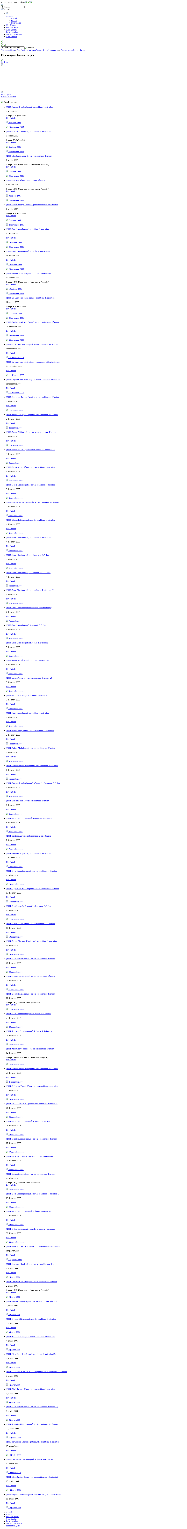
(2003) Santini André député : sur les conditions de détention (30, 450)
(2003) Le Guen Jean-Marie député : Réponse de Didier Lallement (32, 362)
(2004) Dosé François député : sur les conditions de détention (30, 959)
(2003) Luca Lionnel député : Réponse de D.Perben (27, 643)
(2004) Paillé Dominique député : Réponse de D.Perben (28, 1211)
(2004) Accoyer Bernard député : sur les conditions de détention (31, 1281)
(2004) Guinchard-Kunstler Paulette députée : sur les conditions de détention (36, 1372)
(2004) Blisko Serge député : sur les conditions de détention (30, 730)
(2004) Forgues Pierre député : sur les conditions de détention (30, 976)
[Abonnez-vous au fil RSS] (26, 2)
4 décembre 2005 (15, 533)
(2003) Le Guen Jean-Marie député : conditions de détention (30, 298)
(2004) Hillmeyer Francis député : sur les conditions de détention (32, 1086)
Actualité (9, 16)
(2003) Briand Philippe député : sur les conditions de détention (31, 432)
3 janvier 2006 (14, 1315)
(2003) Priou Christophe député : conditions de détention (29, 537)
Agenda (14, 18)
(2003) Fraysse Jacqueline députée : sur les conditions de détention (32, 502)
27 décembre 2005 (16, 1152)
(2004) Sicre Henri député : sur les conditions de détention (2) (30, 1354)
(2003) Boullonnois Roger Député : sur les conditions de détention (32, 322)
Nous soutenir (11, 36)
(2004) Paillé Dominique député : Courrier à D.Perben (28, 1121)
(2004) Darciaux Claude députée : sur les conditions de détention (32, 1264)
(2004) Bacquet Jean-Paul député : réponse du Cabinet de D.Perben (33, 783)
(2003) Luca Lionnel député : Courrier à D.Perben (26, 625)
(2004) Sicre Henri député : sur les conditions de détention (29, 1156)
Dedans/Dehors (12, 27)
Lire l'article (11, 118)
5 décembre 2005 (15, 638)
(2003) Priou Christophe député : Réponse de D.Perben (28, 572)
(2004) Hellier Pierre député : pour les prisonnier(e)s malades (30, 1229)
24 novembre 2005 (16, 127)
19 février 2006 (14, 1455)
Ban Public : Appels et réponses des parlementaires (37, 50)
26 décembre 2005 (16, 1117)
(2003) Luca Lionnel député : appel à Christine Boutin (28, 251)
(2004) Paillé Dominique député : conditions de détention (29, 818)
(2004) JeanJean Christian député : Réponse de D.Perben (29, 1031)
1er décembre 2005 (16, 358)
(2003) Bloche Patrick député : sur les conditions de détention (30, 520)
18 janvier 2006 (14, 1508)
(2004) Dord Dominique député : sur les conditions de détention (31, 871)
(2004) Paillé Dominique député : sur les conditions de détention (31, 1104)
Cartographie (11, 30)
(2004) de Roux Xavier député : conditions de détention (28, 836)
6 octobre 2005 (14, 122)
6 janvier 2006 (14, 1402)
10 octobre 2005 (15, 289)
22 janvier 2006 (14, 1437)
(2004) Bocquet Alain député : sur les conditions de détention (30, 994)
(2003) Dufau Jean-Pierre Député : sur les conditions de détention (32, 344)
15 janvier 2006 (14, 1490)
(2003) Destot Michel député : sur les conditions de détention (30, 467)
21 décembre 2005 (16, 989)
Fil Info (14, 20)
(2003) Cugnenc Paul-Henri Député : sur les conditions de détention (33, 379)
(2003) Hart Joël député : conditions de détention (25, 180)
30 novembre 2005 (16, 340)
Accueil (9, 1512)
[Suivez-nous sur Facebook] (31, 2)
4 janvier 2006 (14, 1350)
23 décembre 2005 (16, 884)
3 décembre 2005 (15, 463)
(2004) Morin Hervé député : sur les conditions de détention (30, 1049)
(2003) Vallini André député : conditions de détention (27, 660)
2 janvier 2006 (14, 1277)
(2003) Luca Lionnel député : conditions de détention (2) (29, 608)
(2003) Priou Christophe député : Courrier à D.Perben (27, 555)
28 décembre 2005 (16, 1170)
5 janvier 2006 (14, 1385)
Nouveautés (16, 23)
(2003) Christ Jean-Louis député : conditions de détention (29, 156)
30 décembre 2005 (16, 1242)
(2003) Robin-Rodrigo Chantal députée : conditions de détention (32, 205)
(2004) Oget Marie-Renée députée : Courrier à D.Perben (28, 906)
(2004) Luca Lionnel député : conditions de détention (27, 713)
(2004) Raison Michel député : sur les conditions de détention (30, 748)
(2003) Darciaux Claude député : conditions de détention (29, 131)
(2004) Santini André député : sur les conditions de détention (30, 1336)
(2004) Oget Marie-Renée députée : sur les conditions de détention (32, 888)
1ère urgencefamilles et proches (8, 95)
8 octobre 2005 (14, 196)
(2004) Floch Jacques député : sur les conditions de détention (30, 1389)
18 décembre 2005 (16, 937)
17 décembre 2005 (16, 902)
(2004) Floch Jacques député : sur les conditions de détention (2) (32, 1477)
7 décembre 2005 (15, 621)
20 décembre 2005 (16, 972)
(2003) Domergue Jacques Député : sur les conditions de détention (32, 397)
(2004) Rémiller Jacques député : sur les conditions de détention (31, 1139)
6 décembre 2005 (15, 726)
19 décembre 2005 (16, 954)
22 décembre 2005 (16, 1009)
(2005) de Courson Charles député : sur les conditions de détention (32, 1442)
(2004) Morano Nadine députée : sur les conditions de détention (31, 1301)
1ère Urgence (11, 25)
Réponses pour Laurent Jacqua (73, 50)
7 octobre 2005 (14, 171)
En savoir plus (12, 32)
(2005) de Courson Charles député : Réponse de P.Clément (29, 1459)
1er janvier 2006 (15, 1260)
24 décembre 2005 (16, 1044)
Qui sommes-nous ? (14, 34)
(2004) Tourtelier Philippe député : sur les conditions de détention (32, 1424)
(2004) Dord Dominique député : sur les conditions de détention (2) (33, 1194)
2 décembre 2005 (15, 410)
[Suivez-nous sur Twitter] (29, 2)
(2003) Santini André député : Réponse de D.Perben (27, 695)
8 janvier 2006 (14, 1420)
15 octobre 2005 (15, 242)
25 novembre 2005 (16, 335)
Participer (5, 62)
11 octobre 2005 (15, 313)
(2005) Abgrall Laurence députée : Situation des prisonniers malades (33, 1494)
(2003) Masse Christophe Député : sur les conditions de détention (32, 415)
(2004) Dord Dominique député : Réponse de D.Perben (28, 1014)
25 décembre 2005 (16, 1082)
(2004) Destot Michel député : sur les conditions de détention (30, 924)
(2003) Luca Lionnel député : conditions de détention (27, 229)
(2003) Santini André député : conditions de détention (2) (29, 678)
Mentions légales (13, 1526)
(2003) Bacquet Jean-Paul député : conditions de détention (29, 107)
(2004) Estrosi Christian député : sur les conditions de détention (31, 941)
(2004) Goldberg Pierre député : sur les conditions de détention (31, 1319)
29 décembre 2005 (16, 1207)
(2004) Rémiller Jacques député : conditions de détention (29, 853)
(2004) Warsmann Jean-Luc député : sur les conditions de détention (33, 1246)
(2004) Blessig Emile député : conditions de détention (27, 801)
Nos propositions (8, 50)
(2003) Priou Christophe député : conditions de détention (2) (30, 590)
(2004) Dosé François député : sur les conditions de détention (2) (32, 1407)
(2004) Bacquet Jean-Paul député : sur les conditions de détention (32, 766)
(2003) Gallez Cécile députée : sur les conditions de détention (30, 485)
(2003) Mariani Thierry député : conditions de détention (28, 273)
